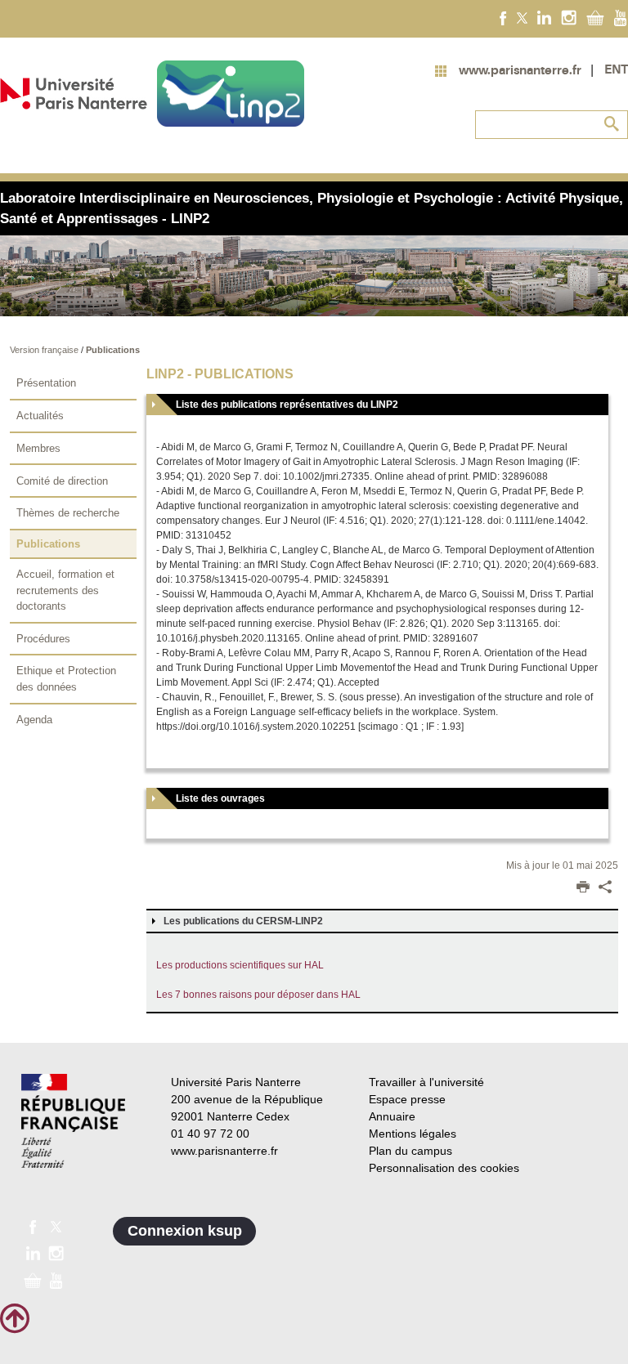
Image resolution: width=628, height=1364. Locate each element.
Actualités (40, 415)
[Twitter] (522, 17)
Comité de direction (62, 481)
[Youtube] (620, 17)
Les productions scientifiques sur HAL (240, 965)
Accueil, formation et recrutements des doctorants (65, 590)
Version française (45, 350)
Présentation (46, 383)
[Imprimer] (583, 888)
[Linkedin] (544, 17)
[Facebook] (503, 17)
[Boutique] (595, 17)
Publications (113, 350)
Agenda (34, 719)
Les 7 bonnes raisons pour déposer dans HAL (258, 994)
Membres (38, 448)
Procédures (43, 639)
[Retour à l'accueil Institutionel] (73, 1121)
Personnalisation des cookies (444, 1167)
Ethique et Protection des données (66, 678)
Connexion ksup (185, 1231)
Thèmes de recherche (67, 513)
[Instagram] (568, 17)
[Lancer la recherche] (611, 124)
